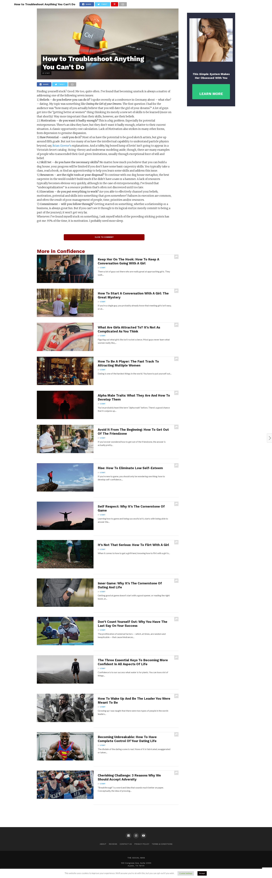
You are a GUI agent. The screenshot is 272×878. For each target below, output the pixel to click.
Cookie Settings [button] (185, 873)
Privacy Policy (141, 844)
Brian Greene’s (62, 145)
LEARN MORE (211, 94)
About (103, 844)
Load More (107, 812)
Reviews (113, 844)
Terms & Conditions (162, 844)
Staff (102, 268)
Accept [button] (202, 873)
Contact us (126, 844)
